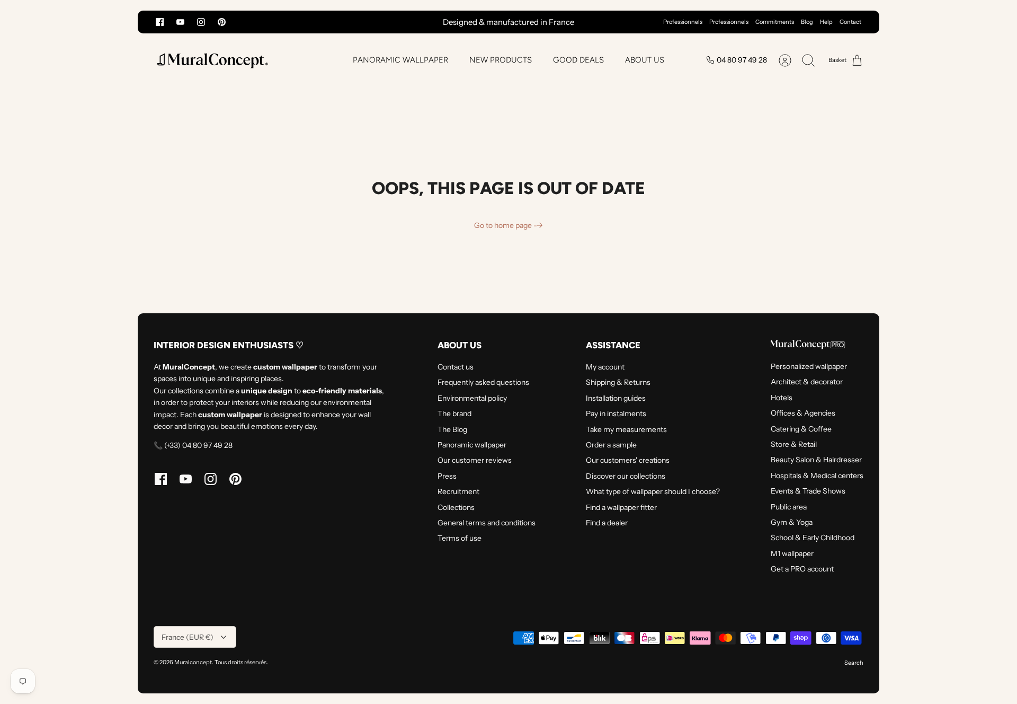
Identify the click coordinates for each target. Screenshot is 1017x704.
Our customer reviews (475, 460)
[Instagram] (201, 22)
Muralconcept (193, 662)
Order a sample (611, 445)
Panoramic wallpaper (472, 445)
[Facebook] (159, 22)
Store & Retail (794, 444)
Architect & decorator (807, 381)
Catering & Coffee (801, 429)
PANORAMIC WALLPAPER (400, 60)
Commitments (774, 21)
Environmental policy (472, 398)
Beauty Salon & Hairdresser (816, 459)
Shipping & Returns (618, 382)
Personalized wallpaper (809, 366)
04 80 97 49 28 (742, 60)
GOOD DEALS (578, 60)
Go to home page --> (508, 225)
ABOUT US (644, 60)
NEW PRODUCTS (500, 60)
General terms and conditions (487, 522)
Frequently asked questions (483, 382)
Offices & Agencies (803, 413)
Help (826, 21)
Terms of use (459, 538)
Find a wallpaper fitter (621, 507)
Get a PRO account (802, 569)
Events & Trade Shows (808, 491)
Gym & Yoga (792, 522)
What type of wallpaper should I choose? (653, 491)
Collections (456, 507)
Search (853, 662)
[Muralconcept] (212, 60)
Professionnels (682, 21)
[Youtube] (180, 22)
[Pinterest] (221, 22)
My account (605, 367)
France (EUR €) (187, 637)
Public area (789, 507)
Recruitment (458, 491)
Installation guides (616, 398)
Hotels (781, 397)
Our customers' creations (628, 460)
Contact (850, 21)
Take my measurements (626, 429)
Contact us (456, 367)
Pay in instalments (616, 413)
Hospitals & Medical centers (817, 475)
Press (447, 476)
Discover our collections (625, 476)
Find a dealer (607, 522)
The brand (454, 413)
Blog (807, 21)
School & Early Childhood (812, 537)
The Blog (452, 429)
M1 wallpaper (792, 553)
